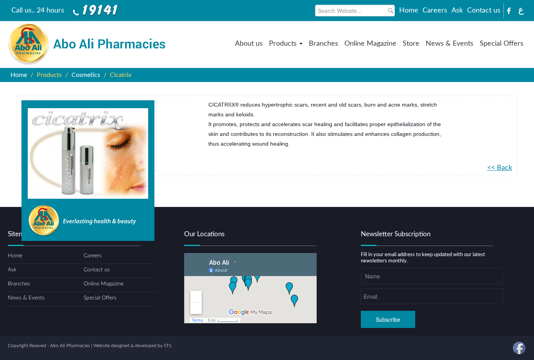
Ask (457, 10)
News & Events (449, 43)
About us (249, 43)
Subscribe (388, 319)
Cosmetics (86, 75)
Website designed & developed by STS (132, 345)
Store (411, 43)
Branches (323, 43)
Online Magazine (370, 43)
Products (284, 43)
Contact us (483, 10)
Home (408, 10)
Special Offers (501, 43)
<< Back (499, 167)
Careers (435, 10)
